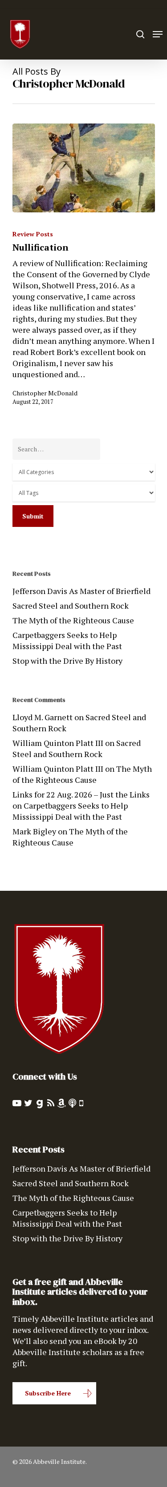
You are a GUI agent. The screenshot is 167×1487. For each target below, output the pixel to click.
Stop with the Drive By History (67, 660)
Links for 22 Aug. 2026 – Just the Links (81, 794)
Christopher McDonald (44, 393)
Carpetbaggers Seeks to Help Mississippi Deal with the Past (67, 640)
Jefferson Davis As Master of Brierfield (81, 591)
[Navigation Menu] (158, 34)
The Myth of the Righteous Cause (73, 620)
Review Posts (32, 234)
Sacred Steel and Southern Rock (70, 605)
